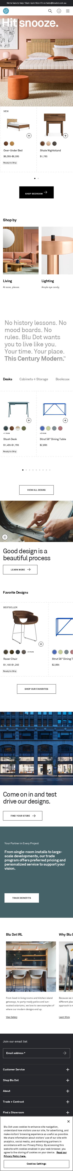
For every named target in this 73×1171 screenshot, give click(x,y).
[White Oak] (12, 143)
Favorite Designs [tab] (15, 592)
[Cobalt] (42, 428)
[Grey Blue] (54, 428)
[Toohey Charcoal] (23, 652)
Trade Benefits (21, 898)
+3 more (43, 433)
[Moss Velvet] (11, 652)
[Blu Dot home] (6, 11)
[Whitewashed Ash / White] (17, 428)
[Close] (68, 1121)
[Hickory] (48, 143)
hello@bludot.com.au (56, 3)
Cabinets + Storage (33, 379)
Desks (7, 379)
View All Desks (36, 490)
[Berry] (60, 428)
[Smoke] (54, 143)
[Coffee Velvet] (5, 652)
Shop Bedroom (34, 194)
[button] (34, 178)
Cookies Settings (36, 1164)
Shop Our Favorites (36, 689)
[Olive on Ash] (23, 428)
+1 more (6, 433)
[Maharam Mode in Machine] (17, 652)
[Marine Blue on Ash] (5, 428)
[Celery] (48, 428)
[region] (36, 1143)
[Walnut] (6, 143)
